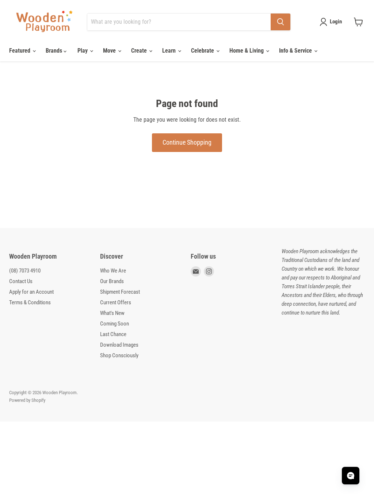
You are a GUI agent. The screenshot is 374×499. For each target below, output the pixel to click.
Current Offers (115, 302)
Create (139, 50)
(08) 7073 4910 (25, 270)
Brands (55, 50)
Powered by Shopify (27, 400)
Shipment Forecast (120, 292)
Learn (169, 50)
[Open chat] (350, 475)
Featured (20, 50)
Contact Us (21, 281)
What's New (112, 313)
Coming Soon (114, 323)
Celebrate (203, 50)
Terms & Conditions (30, 302)
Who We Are (113, 270)
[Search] (280, 22)
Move (110, 50)
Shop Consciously (119, 355)
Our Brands (112, 281)
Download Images (119, 345)
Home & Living (247, 50)
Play (83, 50)
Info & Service (296, 50)
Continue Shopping (187, 142)
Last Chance (113, 334)
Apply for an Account (31, 292)
